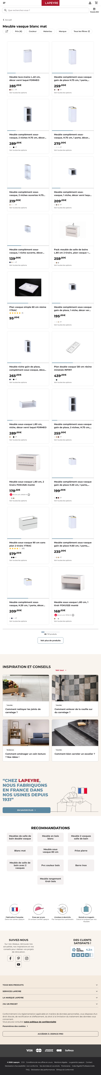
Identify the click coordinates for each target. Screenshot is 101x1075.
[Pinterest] (18, 958)
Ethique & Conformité (65, 1070)
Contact (89, 1062)
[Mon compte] (90, 3)
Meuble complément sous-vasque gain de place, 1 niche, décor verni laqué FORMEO (73, 310)
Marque (62, 31)
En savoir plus (25, 810)
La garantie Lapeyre (76, 1062)
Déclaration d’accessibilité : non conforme (21, 1066)
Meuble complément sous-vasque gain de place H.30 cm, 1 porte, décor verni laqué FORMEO (73, 485)
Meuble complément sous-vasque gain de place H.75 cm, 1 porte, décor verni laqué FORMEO (73, 80)
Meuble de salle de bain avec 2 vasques (20, 865)
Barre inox (81, 865)
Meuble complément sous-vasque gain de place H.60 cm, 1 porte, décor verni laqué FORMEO (73, 545)
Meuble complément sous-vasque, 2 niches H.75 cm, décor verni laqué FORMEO (27, 137)
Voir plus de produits (50, 640)
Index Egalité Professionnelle (83, 1066)
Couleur (33, 31)
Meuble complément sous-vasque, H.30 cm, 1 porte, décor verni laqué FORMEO (26, 605)
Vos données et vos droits (50, 1066)
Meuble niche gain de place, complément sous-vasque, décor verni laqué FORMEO (27, 369)
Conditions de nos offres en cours (39, 1062)
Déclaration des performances (43, 1070)
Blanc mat (20, 850)
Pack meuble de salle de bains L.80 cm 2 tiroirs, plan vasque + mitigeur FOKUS (71, 252)
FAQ (27, 1070)
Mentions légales (60, 1062)
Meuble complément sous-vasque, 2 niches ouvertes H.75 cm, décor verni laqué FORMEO (26, 195)
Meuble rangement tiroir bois (50, 880)
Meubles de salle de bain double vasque (20, 837)
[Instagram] (27, 958)
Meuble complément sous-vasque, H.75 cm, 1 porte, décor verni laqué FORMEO (71, 137)
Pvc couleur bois (50, 865)
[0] (96, 2)
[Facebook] (10, 958)
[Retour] (3, 20)
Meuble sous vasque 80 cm (50, 850)
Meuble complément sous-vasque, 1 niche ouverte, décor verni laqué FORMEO (26, 252)
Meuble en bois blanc (50, 837)
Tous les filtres (80, 31)
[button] (50, 985)
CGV (23, 1062)
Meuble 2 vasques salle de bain (81, 837)
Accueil (8, 20)
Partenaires (65, 1066)
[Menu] (4, 2)
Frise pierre (81, 850)
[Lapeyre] (51, 3)
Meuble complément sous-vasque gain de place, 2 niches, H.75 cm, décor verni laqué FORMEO (73, 427)
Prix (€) (18, 31)
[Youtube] (18, 964)
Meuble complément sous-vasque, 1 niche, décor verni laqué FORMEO (72, 195)
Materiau (47, 31)
